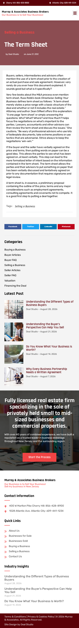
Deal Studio (27, 624)
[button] (75, 13)
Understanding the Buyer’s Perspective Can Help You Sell (45, 325)
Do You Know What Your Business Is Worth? (49, 348)
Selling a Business (19, 32)
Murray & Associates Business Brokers (25, 12)
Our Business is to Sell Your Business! (22, 14)
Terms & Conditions (15, 616)
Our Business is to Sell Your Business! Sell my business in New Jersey (25, 485)
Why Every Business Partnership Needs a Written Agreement (46, 370)
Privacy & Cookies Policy (41, 616)
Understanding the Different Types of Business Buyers (49, 303)
